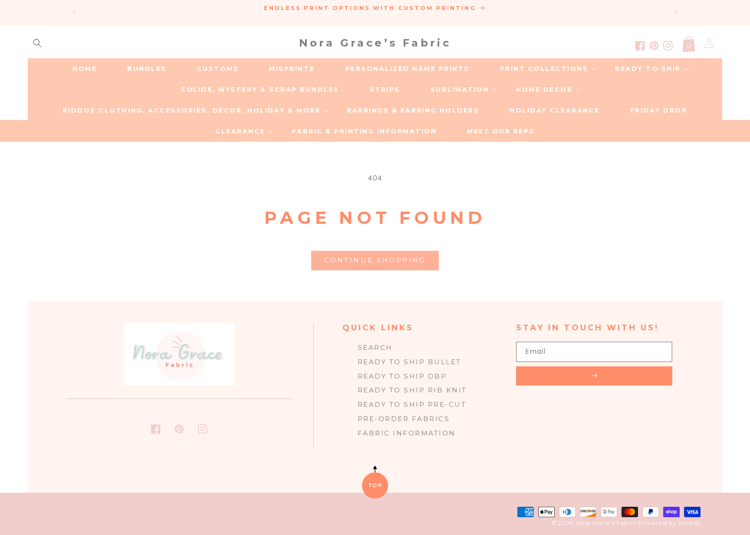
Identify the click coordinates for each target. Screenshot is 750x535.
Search (375, 347)
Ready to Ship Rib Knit (412, 390)
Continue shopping (374, 260)
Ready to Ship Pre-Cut (412, 404)
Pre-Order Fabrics (404, 419)
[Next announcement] (675, 12)
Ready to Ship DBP (402, 376)
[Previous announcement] (74, 12)
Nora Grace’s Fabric (606, 523)
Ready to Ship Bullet (409, 362)
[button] (37, 43)
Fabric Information (407, 433)
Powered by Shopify (669, 523)
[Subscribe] (594, 375)
